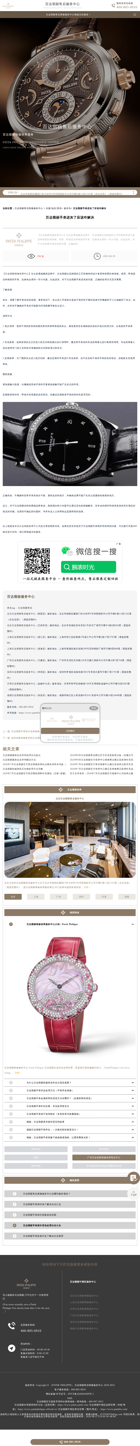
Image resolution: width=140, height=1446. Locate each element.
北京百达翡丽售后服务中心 (21, 613)
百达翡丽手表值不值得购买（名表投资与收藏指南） (54, 1114)
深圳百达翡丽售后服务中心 (21, 672)
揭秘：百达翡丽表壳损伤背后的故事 (46, 1122)
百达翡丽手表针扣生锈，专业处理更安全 (48, 1106)
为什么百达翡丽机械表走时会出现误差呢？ (49, 1082)
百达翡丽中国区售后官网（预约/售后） (78, 1409)
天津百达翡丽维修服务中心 (84, 1309)
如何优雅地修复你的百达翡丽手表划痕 (31, 738)
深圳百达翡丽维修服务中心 (84, 1322)
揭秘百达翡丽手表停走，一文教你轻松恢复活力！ (53, 1129)
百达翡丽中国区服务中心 (83, 1281)
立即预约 (70, 731)
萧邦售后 (36, 1149)
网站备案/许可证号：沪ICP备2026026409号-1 (70, 1394)
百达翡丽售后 (25, 608)
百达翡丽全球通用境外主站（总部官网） (35, 1405)
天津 (104, 896)
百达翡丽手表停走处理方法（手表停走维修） (50, 1090)
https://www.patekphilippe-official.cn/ (37, 1409)
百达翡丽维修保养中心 (17, 273)
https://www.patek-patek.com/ (73, 1405)
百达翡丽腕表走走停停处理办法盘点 (22, 755)
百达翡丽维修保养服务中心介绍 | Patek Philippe (52, 924)
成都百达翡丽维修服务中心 (84, 1328)
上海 (36, 896)
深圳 (81, 896)
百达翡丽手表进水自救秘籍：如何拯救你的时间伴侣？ (39, 731)
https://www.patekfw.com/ (114, 1409)
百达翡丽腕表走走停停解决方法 (19, 760)
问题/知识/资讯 (54, 208)
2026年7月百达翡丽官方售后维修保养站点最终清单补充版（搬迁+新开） (41, 764)
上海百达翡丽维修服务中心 (84, 1302)
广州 (58, 896)
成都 (127, 896)
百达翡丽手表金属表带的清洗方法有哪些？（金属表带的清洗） (60, 1098)
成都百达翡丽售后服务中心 (21, 695)
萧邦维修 (104, 1149)
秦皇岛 (67, 208)
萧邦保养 (36, 1166)
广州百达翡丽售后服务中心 (21, 660)
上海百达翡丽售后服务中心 (21, 637)
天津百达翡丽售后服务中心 (21, 683)
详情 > (87, 887)
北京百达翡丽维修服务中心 (84, 1295)
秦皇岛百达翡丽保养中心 (25, 526)
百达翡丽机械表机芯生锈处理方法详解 (23, 769)
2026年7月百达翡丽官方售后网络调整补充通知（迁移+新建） (35, 773)
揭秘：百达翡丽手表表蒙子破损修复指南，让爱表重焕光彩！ (59, 1137)
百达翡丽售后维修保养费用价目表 (104, 1166)
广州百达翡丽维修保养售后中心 (103, 1157)
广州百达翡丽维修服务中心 (84, 1315)
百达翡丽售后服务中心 (62, 4)
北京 (13, 896)
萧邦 (36, 1157)
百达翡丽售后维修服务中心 (29, 208)
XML (70, 1398)
